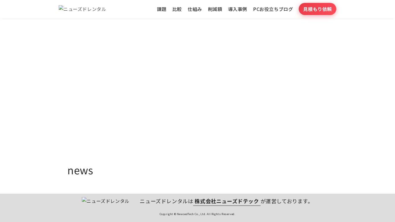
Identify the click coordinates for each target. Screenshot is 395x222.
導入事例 (237, 8)
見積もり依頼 (317, 8)
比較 (177, 8)
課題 (162, 8)
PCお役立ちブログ (273, 8)
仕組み (195, 8)
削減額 (215, 8)
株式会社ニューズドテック (227, 201)
